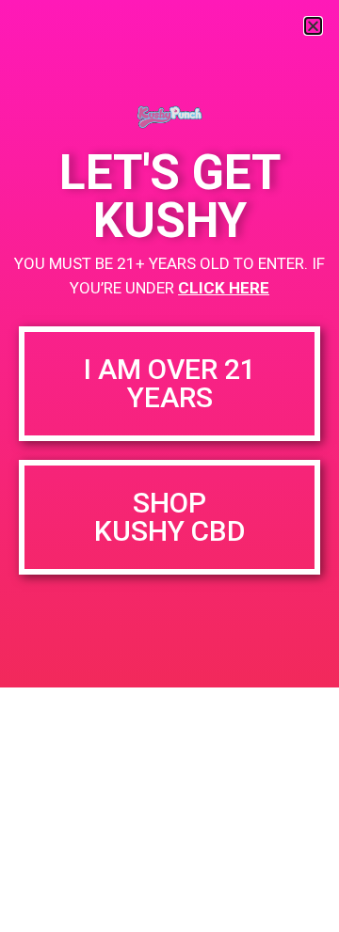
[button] (313, 26)
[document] (169, 466)
